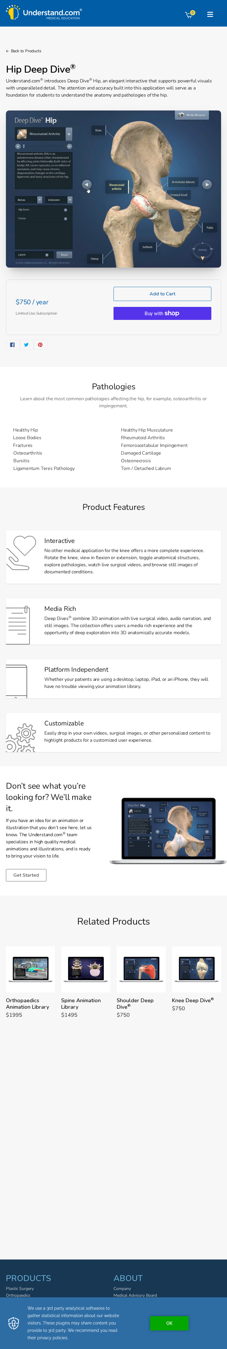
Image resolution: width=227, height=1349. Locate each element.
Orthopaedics (18, 1295)
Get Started (26, 875)
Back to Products (26, 51)
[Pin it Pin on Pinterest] (41, 345)
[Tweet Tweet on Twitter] (27, 345)
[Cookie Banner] (113, 1323)
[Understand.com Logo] (44, 10)
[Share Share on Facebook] (13, 345)
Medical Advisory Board (135, 1295)
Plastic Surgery (20, 1288)
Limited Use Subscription (36, 313)
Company (122, 1288)
